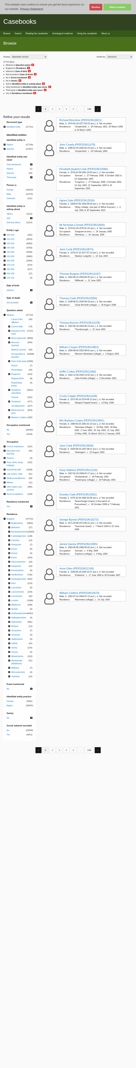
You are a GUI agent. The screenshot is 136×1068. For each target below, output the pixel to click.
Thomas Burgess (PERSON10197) (80, 273)
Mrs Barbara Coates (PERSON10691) (81, 420)
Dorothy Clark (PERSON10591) (78, 494)
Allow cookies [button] (117, 7)
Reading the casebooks (37, 33)
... (80, 109)
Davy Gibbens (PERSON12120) (78, 470)
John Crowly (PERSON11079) (77, 144)
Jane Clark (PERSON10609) (76, 445)
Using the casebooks (87, 33)
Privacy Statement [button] (31, 9)
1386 (89, 109)
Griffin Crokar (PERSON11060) (77, 371)
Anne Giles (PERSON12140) (76, 568)
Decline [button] (96, 7)
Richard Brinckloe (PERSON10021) (80, 120)
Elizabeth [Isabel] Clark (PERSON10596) (83, 169)
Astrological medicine (62, 33)
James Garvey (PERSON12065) (78, 544)
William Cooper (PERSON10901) (79, 347)
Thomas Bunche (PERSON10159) (79, 322)
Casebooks (19, 21)
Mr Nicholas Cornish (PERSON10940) (82, 225)
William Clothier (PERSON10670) (79, 593)
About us (105, 33)
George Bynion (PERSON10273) (78, 519)
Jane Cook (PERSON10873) (76, 249)
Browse (6, 33)
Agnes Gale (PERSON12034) (77, 200)
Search (18, 33)
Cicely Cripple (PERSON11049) (78, 396)
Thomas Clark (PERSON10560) (78, 298)
